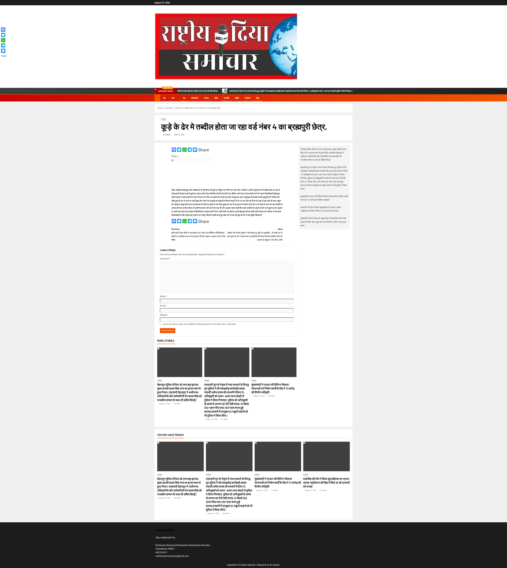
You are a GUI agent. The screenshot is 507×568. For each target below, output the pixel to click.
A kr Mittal (167, 135)
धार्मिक (237, 98)
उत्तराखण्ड (163, 119)
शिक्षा (257, 98)
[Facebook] (4, 29)
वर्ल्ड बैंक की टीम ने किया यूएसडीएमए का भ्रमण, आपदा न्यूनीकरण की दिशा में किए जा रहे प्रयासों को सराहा (326, 482)
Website (163, 315)
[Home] (157, 98)
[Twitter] (4, 35)
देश (184, 98)
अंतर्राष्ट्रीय (194, 98)
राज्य (173, 98)
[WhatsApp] (4, 40)
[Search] (350, 98)
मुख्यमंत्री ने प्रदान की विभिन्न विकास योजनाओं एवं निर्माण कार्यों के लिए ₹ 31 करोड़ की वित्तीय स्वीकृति (272, 388)
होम (164, 98)
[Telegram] (4, 45)
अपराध (206, 98)
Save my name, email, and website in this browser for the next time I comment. (199, 324)
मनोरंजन (247, 98)
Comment (165, 258)
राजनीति (226, 98)
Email (163, 305)
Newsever (261, 565)
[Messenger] (4, 50)
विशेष (216, 98)
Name (163, 296)
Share (203, 150)
